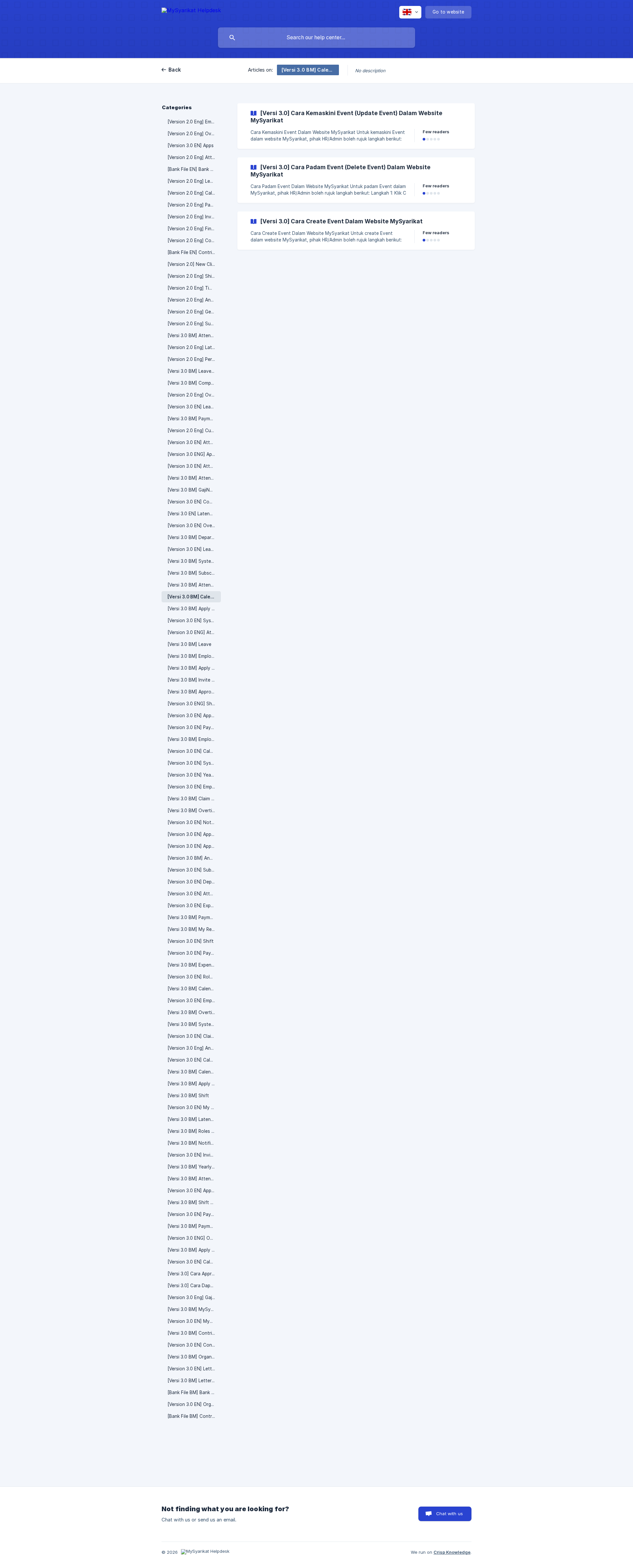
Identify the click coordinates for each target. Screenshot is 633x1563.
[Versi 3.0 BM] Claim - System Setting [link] (194, 798)
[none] (191, 11)
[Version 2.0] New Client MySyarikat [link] (194, 264)
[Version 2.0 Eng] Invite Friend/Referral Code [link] (194, 216)
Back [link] (174, 70)
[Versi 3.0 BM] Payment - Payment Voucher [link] (194, 1226)
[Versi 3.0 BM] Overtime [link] (192, 810)
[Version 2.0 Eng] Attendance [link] (194, 157)
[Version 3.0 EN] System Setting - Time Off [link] (194, 620)
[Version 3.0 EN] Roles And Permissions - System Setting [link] (194, 976)
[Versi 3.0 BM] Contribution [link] (194, 1333)
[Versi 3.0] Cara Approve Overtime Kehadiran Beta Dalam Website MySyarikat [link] (194, 1273)
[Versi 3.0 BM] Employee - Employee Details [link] (194, 739)
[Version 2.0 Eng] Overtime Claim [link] (194, 133)
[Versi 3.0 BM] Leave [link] (189, 644)
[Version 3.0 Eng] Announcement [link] (194, 1048)
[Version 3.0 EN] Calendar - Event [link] (194, 1060)
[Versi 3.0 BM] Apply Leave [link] (194, 608)
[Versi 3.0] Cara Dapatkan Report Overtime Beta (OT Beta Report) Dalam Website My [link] (194, 1285)
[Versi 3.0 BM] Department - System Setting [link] (194, 537)
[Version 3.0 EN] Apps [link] (190, 145)
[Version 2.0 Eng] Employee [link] (194, 121)
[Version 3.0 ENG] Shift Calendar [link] (194, 703)
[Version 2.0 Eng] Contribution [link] (194, 240)
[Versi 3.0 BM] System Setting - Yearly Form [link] (194, 1024)
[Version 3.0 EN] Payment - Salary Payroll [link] (194, 953)
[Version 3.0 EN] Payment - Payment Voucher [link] (194, 1214)
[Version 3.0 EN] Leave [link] (191, 549)
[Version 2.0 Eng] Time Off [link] (194, 288)
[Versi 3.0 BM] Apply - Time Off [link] (194, 1083)
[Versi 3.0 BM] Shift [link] (188, 1095)
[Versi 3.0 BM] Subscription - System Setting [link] (194, 573)
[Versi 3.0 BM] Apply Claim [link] (194, 668)
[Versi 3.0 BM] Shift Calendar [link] (194, 1202)
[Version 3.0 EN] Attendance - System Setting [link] (194, 442)
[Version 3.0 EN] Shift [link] (190, 941)
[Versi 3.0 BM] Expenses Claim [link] (194, 965)
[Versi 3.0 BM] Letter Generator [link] (194, 1380)
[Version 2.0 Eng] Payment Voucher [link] (194, 204)
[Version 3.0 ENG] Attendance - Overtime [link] (194, 632)
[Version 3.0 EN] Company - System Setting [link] (194, 501)
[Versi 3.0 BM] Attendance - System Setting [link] (194, 335)
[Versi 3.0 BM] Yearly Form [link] (194, 1166)
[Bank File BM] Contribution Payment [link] (194, 1416)
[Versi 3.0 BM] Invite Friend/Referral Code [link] (194, 680)
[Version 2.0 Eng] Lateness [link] (194, 347)
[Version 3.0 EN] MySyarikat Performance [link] (194, 1321)
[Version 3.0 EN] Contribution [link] (194, 1345)
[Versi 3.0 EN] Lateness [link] (192, 513)
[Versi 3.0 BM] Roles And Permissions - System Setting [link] (194, 1131)
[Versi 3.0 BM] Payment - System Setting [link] (194, 917)
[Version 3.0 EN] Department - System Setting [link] (194, 881)
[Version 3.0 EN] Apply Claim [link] (194, 1190)
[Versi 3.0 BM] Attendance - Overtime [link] (194, 478)
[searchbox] (316, 37)
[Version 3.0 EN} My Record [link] (194, 1107)
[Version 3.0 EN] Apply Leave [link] (194, 715)
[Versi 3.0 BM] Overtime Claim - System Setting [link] (194, 1012)
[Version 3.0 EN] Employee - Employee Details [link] (194, 786)
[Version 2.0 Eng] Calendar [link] (194, 193)
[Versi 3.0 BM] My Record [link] (194, 929)
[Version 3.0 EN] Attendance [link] (194, 466)
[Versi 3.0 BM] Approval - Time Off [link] (194, 691)
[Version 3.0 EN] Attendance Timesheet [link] (194, 893)
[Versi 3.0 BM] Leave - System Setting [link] (194, 371)
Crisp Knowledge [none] (452, 1552)
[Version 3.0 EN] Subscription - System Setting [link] (194, 870)
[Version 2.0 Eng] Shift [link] (191, 276)
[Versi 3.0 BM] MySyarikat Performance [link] (194, 1309)
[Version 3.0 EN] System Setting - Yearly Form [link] (194, 763)
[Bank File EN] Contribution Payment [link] (194, 252)
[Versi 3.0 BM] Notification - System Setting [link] (194, 1143)
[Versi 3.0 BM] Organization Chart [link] (194, 1356)
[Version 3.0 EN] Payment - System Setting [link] (194, 727)
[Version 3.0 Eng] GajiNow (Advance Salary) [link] (194, 1297)
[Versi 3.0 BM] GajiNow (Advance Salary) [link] (194, 490)
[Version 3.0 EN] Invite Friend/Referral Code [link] (194, 1155)
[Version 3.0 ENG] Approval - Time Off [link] (194, 454)
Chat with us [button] (449, 1513)
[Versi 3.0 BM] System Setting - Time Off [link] (194, 561)
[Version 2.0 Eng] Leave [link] (192, 181)
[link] (356, 126)
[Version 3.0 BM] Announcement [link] (194, 858)
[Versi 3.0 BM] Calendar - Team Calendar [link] (194, 1071)
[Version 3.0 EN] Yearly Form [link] (194, 775)
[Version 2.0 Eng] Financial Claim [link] (194, 228)
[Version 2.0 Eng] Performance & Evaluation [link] (194, 359)
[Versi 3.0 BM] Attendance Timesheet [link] (194, 1178)
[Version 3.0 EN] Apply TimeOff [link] (194, 846)
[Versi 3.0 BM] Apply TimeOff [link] (194, 1250)
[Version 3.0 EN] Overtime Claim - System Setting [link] (194, 525)
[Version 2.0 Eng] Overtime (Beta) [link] (194, 395)
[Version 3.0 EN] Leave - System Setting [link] (194, 406)
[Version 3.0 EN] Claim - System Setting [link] (194, 1036)
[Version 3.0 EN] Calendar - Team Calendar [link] (194, 751)
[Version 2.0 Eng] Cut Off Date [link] (194, 430)
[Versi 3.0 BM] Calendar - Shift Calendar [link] (194, 988)
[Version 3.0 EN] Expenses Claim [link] (194, 905)
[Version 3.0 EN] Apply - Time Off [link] (194, 834)
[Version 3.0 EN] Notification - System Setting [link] (194, 822)
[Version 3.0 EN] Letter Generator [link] (194, 1368)
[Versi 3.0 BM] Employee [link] (193, 656)
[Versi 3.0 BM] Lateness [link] (192, 1119)
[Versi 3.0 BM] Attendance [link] (194, 585)
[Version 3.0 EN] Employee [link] (194, 1000)
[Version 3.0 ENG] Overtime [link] (194, 1238)
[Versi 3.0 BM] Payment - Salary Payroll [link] (194, 418)
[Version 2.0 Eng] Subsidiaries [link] (194, 323)
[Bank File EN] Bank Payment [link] (194, 169)
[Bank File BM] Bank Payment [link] (194, 1392)
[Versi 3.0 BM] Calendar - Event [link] (194, 596)
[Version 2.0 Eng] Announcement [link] (194, 300)
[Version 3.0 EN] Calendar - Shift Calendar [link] (194, 1261)
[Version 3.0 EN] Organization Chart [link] (194, 1404)
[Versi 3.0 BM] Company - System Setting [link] (194, 383)
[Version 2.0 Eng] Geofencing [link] (194, 311)
